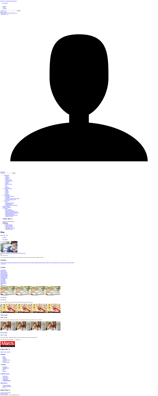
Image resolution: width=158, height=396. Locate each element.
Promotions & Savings (9, 196)
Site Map (2, 393)
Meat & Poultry (8, 179)
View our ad (17, 339)
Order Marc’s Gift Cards (10, 228)
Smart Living (6, 200)
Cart (7, 14)
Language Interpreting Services (11, 215)
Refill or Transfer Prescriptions (11, 211)
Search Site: (2, 10)
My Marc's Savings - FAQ (10, 199)
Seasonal (7, 187)
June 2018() (3, 280)
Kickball (39, 262)
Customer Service (4, 373)
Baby (6, 186)
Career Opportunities (7, 386)
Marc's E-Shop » (4, 332)
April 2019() (3, 270)
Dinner (6, 189)
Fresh (29, 262)
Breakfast (7, 191)
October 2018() (3, 276)
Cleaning (43, 262)
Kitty (21, 262)
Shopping (2, 354)
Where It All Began (7, 385)
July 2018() (2, 278)
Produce (7, 178)
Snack (6, 192)
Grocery (7, 176)
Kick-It (58, 262)
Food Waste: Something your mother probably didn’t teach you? (12, 253)
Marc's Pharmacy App (9, 210)
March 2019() (3, 271)
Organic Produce (8, 204)
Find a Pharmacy (8, 209)
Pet (6, 185)
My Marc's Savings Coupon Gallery (12, 198)
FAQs (4, 387)
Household (7, 177)
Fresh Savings (7, 195)
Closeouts (7, 181)
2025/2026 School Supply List (11, 205)
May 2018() (3, 281)
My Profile (2, 171)
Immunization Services (9, 214)
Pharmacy (6, 208)
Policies (6, 393)
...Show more (3, 263)
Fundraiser (55, 262)
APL (1, 262)
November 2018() (4, 275)
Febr (1, 284)
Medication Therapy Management (12, 212)
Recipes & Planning (8, 188)
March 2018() (3, 283)
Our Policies (5, 379)
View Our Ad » (3, 297)
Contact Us (5, 376)
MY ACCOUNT (4, 13)
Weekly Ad (5, 222)
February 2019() (3, 272)
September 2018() (4, 277)
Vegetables (32, 262)
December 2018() (4, 274)
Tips (26, 262)
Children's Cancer (48, 262)
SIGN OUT (15, 13)
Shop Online (3, 14)
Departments (6, 175)
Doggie (4, 262)
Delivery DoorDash (7, 207)
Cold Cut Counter (8, 180)
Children (36, 262)
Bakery (6, 183)
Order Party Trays (8, 226)
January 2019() (3, 273)
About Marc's (3, 383)
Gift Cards (7, 197)
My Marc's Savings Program (8, 221)
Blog (6, 201)
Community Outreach (9, 202)
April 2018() (3, 282)
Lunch (6, 190)
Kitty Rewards (17, 262)
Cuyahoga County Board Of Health (67, 262)
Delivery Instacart (6, 206)
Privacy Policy (6, 377)
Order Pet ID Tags (9, 229)
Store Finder (5, 3)
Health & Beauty (8, 184)
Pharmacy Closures (9, 216)
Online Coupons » (4, 314)
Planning (7, 194)
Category (5, 237)
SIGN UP (10, 13)
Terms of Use (5, 378)
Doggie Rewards (10, 262)
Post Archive (5, 239)
